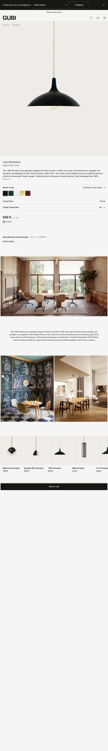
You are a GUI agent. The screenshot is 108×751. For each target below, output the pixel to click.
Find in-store (8, 241)
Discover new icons (54, 12)
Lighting (6, 25)
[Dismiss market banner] (103, 5)
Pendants (16, 25)
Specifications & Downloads (15, 237)
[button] (98, 17)
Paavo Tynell (14, 165)
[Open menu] (104, 17)
